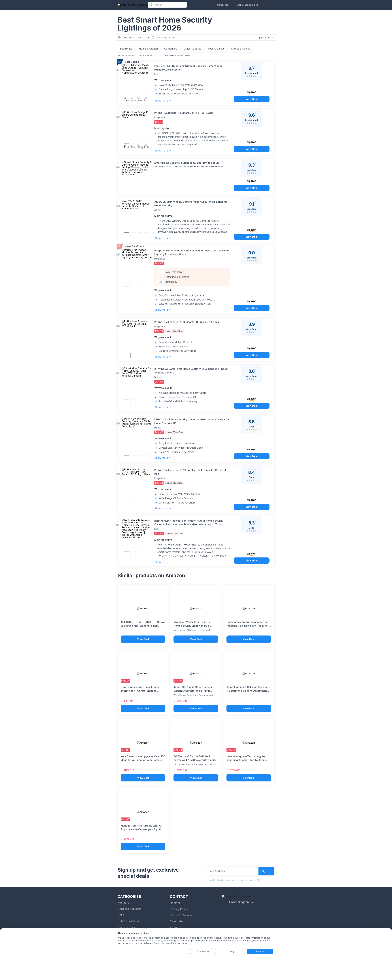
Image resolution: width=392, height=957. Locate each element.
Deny (231, 951)
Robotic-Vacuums (129, 921)
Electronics (125, 48)
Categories (222, 5)
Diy (159, 55)
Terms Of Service (181, 915)
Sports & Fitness (240, 48)
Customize (203, 951)
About (174, 927)
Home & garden (146, 55)
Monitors (123, 902)
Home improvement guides (177, 55)
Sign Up (266, 871)
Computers (170, 48)
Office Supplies (192, 48)
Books (131, 55)
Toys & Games (216, 48)
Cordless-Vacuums (129, 908)
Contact (175, 903)
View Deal (251, 99)
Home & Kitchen (148, 48)
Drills (121, 915)
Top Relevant (263, 37)
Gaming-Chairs (127, 927)
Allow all (260, 951)
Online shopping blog (247, 5)
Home (121, 55)
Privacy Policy (179, 909)
